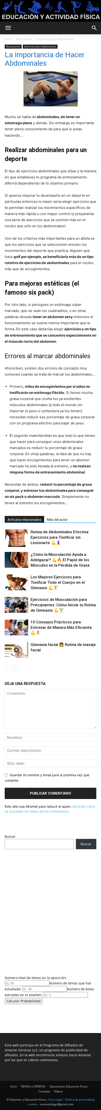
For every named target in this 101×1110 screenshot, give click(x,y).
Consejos (44, 1091)
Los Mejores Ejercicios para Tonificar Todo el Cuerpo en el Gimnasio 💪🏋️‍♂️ (58, 582)
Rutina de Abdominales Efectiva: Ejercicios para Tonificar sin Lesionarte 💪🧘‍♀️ (60, 537)
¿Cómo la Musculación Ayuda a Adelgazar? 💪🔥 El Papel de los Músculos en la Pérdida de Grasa (60, 560)
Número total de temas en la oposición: (36, 978)
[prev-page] (8, 667)
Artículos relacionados (24, 520)
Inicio (8, 39)
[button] (8, 28)
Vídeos (58, 1091)
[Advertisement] (50, 910)
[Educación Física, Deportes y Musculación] (50, 11)
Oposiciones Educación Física (68, 1086)
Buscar (10, 836)
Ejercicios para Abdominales (55, 39)
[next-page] (15, 667)
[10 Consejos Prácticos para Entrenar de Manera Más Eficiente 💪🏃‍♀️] (16, 627)
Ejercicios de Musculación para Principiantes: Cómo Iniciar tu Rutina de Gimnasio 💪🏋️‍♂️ (63, 605)
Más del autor (57, 520)
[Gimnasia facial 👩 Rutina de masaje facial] (16, 650)
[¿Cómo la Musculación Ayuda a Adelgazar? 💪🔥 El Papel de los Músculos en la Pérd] (16, 560)
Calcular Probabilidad (24, 1001)
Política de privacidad (79, 1100)
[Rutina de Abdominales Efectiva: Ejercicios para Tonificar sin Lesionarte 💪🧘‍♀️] (16, 538)
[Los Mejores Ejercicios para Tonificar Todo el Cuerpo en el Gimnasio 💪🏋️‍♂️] (16, 582)
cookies (33, 1104)
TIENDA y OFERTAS (33, 1086)
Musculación (24, 39)
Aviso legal (55, 1100)
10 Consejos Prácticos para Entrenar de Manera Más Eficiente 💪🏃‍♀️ (61, 627)
